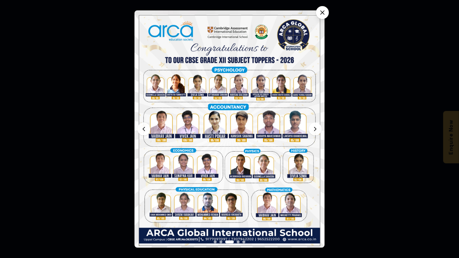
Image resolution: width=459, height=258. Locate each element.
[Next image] (315, 129)
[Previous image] (143, 129)
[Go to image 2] (220, 241)
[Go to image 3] (229, 241)
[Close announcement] (322, 12)
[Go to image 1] (215, 241)
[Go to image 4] (238, 241)
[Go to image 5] (243, 241)
